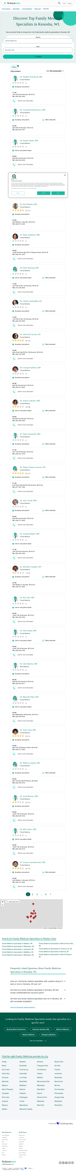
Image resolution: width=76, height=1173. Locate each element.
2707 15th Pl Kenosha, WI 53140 (22, 452)
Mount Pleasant (7, 1089)
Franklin (57, 1069)
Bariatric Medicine (28, 1035)
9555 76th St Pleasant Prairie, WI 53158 (25, 747)
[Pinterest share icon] (72, 1163)
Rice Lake (5, 1097)
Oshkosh (22, 1093)
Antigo (4, 1061)
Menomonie (59, 1081)
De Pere (57, 1065)
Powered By (52, 1123)
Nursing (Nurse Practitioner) (16, 1029)
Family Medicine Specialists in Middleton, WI (17, 952)
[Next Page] (50, 894)
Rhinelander (59, 1093)
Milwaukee (41, 1085)
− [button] (2, 905)
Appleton (22, 1061)
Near (38, 46)
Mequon (5, 1085)
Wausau (5, 1105)
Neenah (22, 1089)
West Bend (58, 1105)
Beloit (4, 1065)
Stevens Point (42, 1097)
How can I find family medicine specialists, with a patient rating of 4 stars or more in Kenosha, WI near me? (36, 982)
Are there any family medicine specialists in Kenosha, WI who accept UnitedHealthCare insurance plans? (34, 991)
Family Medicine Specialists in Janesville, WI (17, 949)
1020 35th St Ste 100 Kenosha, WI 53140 (25, 286)
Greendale (23, 1073)
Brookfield (23, 1065)
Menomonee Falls (43, 1081)
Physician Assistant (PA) (41, 1029)
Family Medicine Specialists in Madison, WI (17, 943)
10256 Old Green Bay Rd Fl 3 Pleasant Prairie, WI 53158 (30, 252)
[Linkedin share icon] (66, 1163)
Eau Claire (6, 1069)
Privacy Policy (37, 186)
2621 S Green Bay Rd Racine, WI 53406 (25, 781)
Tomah (21, 1101)
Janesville (58, 1073)
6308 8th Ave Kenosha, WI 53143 (22, 158)
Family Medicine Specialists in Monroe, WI (53, 951)
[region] (38, 185)
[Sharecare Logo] (14, 3)
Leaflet (45, 928)
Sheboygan (23, 1097)
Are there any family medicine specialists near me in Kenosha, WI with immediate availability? (36, 1000)
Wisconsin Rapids (25, 1109)
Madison (40, 1077)
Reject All (44, 193)
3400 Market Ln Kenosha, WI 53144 (23, 222)
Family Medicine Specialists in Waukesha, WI (18, 955)
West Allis (40, 1105)
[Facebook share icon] (60, 1163)
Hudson (40, 1073)
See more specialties (36, 1041)
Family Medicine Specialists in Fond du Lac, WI (55, 949)
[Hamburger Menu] (5, 3)
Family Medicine (27, 9)
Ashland (40, 1061)
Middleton (22, 1085)
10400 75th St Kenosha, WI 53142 (23, 615)
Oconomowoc (59, 1089)
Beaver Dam (59, 1061)
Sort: (54, 71)
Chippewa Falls (42, 1065)
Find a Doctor (6, 9)
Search (59, 3)
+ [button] (2, 902)
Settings (18, 193)
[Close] (65, 175)
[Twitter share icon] (69, 1163)
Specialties (16, 9)
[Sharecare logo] (24, 1161)
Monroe (57, 1085)
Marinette (5, 1081)
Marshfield (23, 1081)
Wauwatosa (23, 1105)
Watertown (40, 1101)
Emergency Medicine (49, 1035)
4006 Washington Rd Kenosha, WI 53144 (25, 714)
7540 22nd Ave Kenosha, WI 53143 (23, 94)
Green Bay (6, 1073)
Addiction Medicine (62, 1029)
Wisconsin (38, 9)
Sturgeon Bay (59, 1097)
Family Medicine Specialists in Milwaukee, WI (18, 946)
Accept (58, 193)
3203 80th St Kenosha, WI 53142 (22, 128)
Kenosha (5, 1077)
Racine (39, 1093)
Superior (5, 1101)
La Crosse (23, 1077)
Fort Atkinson (41, 1069)
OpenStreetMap (52, 928)
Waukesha (58, 1101)
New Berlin (41, 1089)
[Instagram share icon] (63, 1163)
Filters (15, 66)
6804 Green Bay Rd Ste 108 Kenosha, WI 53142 (27, 352)
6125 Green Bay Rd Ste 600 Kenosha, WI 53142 (27, 485)
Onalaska (5, 1093)
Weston (4, 1109)
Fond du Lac (23, 1069)
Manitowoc (58, 1077)
